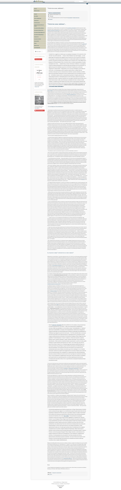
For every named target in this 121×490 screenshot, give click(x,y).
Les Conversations (37, 47)
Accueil (35, 8)
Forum (35, 43)
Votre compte (38, 51)
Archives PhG (36, 41)
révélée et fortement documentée (53, 30)
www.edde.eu (37, 108)
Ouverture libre (37, 22)
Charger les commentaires (56, 472)
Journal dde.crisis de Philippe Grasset (39, 25)
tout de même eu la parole (56, 265)
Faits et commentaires (37, 18)
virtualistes (66, 368)
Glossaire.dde (36, 20)
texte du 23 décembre (57, 324)
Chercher (85, 1)
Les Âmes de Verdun (39, 110)
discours (83, 179)
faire (65, 415)
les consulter (70, 17)
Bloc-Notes (36, 16)
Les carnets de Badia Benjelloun (39, 32)
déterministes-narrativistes (73, 368)
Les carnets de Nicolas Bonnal (39, 28)
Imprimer (50, 19)
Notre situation (36, 10)
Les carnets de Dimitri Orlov (38, 30)
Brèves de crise (36, 45)
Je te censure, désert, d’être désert (56, 86)
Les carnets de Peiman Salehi (38, 34)
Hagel (58, 304)
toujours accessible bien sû (71, 94)
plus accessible (50, 90)
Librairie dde (36, 36)
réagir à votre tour (76, 17)
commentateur (67, 458)
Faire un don (38, 59)
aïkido (67, 415)
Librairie (37, 86)
